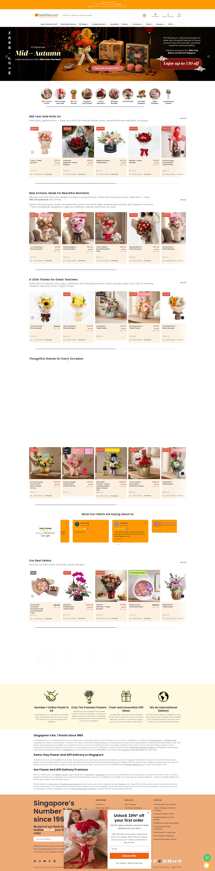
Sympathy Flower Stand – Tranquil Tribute (37, 407)
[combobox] (103, 15)
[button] (84, 24)
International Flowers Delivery (165, 839)
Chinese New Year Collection (165, 804)
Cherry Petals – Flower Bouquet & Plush (103, 249)
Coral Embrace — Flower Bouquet (37, 248)
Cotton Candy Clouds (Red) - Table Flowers (168, 163)
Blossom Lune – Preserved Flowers (136, 606)
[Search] (144, 15)
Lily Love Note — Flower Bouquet (168, 248)
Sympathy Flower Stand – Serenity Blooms (136, 407)
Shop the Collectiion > (107, 68)
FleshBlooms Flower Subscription (166, 823)
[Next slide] (208, 56)
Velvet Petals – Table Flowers (168, 606)
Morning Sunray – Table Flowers (136, 327)
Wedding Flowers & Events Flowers (164, 818)
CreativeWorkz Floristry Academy (142, 747)
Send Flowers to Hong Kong (164, 832)
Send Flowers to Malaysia (164, 836)
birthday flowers (155, 740)
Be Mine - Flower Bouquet (135, 162)
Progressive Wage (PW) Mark (132, 750)
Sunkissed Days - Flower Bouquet (169, 327)
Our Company (130, 804)
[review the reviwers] (128, 523)
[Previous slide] (6, 56)
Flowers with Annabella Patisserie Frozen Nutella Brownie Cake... (36, 609)
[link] (46, 96)
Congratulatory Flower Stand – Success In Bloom (70, 407)
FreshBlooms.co (69, 750)
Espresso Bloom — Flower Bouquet (136, 248)
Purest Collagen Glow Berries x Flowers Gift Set (69, 484)
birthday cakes (170, 740)
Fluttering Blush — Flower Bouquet (70, 248)
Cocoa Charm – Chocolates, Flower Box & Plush (136, 484)
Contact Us (100, 804)
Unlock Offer (129, 855)
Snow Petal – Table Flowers (101, 327)
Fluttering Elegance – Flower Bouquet (70, 163)
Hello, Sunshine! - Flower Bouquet (70, 327)
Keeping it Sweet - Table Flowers (103, 162)
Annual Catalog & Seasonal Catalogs (164, 809)
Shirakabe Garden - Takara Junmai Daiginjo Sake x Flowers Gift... (103, 486)
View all (183, 118)
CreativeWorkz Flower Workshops (162, 827)
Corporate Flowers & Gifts (164, 814)
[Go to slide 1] (116, 544)
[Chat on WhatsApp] (207, 857)
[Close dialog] (148, 813)
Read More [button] (101, 539)
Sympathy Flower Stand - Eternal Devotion (103, 407)
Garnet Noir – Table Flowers (167, 483)
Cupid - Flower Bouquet (36, 162)
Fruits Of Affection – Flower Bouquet (103, 607)
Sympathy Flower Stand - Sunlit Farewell (169, 407)
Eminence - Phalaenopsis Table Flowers (68, 607)
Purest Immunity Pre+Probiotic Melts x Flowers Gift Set (36, 485)
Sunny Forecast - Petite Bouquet (37, 327)
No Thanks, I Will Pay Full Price (129, 863)
